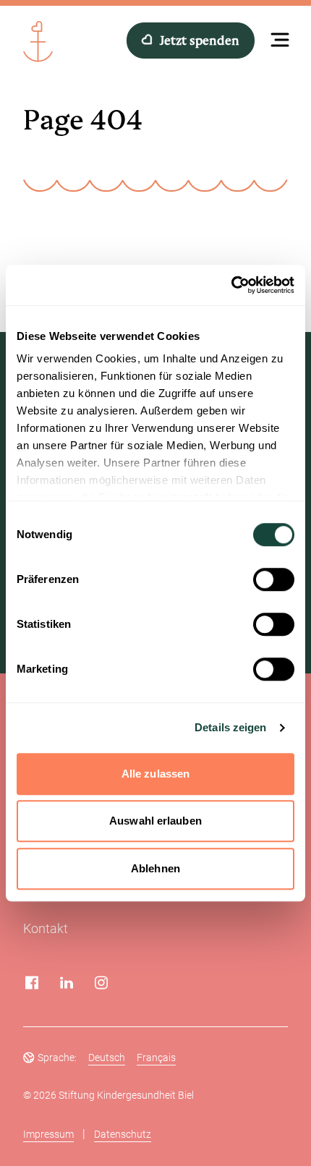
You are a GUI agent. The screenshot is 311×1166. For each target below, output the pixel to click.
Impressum (48, 1134)
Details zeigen (230, 727)
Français (156, 1057)
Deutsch (106, 1057)
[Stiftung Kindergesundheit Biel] (40, 40)
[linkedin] (66, 983)
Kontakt (45, 928)
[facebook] (32, 983)
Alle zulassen (155, 773)
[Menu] (280, 38)
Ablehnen (155, 868)
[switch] (273, 579)
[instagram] (101, 983)
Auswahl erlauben (155, 820)
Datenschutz (122, 1134)
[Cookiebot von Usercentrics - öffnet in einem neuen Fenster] (231, 285)
